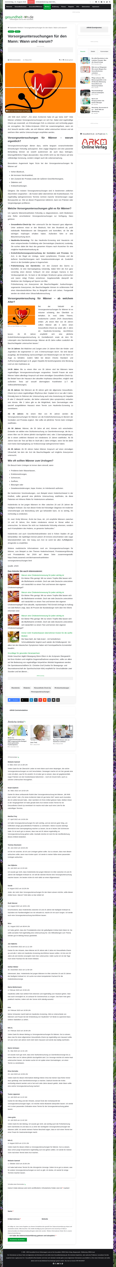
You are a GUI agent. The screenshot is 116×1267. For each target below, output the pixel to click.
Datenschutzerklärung (59, 1226)
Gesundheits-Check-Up (43, 688)
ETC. (77, 6)
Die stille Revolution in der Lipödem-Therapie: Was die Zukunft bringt (100, 60)
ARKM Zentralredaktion (19, 710)
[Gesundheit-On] (19, 17)
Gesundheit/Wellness (35, 6)
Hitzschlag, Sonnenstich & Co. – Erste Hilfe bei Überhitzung (100, 109)
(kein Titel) (33, 742)
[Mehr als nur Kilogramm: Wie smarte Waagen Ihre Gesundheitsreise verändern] (85, 69)
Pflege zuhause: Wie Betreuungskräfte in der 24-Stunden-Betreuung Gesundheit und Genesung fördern (99, 81)
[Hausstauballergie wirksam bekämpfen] (85, 93)
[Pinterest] (40, 700)
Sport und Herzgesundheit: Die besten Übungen (98, 100)
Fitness (63, 6)
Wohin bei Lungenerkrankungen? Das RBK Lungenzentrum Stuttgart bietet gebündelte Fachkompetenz (17, 741)
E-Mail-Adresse (14, 1219)
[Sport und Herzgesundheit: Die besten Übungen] (85, 101)
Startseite (9, 6)
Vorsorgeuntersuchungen (41, 692)
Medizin (47, 6)
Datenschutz (86, 6)
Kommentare (104, 51)
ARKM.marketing (76, 12)
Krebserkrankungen (62, 688)
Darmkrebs (16, 688)
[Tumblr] (36, 700)
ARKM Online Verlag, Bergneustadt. (70, 1252)
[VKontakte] (49, 700)
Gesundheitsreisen (20, 6)
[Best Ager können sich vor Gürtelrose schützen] (63, 731)
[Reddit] (44, 700)
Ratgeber (71, 6)
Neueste (82, 51)
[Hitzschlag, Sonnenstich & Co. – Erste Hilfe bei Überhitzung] (85, 110)
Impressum (95, 6)
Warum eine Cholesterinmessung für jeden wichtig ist (42, 575)
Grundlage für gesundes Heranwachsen (24, 653)
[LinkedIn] (31, 700)
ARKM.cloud (91, 1252)
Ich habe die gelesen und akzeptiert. (33, 1236)
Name (10, 1211)
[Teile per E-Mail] (53, 700)
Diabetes (27, 688)
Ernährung (55, 6)
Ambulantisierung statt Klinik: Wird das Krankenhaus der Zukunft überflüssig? (63, 2)
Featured (11, 31)
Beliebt (93, 51)
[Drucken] (58, 700)
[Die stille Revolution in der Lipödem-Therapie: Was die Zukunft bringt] (85, 60)
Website (45, 1219)
